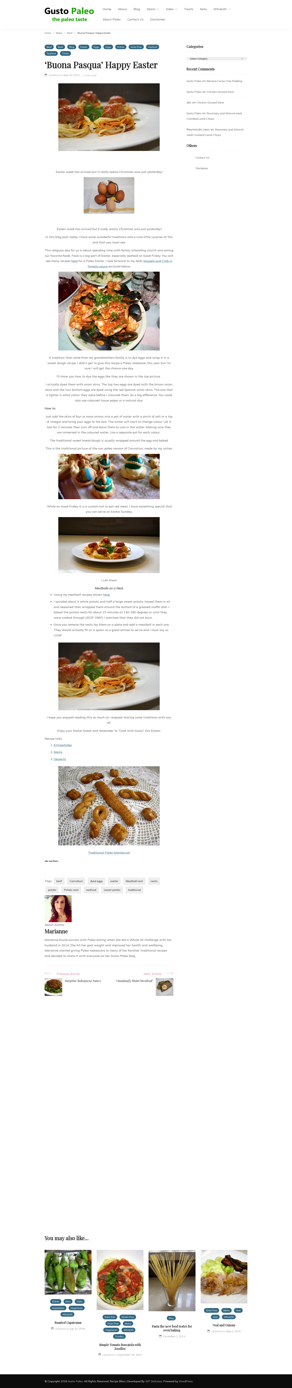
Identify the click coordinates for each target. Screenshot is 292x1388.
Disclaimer (157, 19)
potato (52, 890)
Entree (120, 46)
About (122, 9)
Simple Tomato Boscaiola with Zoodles (120, 1347)
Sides (170, 9)
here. (106, 595)
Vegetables (58, 1308)
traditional (134, 890)
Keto (203, 9)
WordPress (186, 1381)
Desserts (60, 759)
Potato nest (71, 890)
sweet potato (112, 890)
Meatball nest (134, 881)
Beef (49, 46)
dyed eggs (96, 881)
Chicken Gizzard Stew (220, 91)
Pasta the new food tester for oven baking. (172, 1328)
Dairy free (110, 1316)
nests (154, 881)
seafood (91, 890)
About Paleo (112, 19)
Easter (83, 46)
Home (107, 9)
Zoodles (119, 1336)
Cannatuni (76, 881)
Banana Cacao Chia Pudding (224, 81)
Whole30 (220, 9)
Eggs (96, 46)
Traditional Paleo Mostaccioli (109, 853)
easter (114, 881)
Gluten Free (127, 1316)
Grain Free (136, 46)
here (74, 261)
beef (59, 881)
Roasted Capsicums (68, 1323)
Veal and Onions (224, 1325)
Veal (238, 1310)
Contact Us (135, 19)
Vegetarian (77, 1308)
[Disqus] (109, 1055)
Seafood (152, 46)
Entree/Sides (63, 745)
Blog (137, 9)
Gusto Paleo (194, 81)
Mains (151, 9)
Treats (188, 9)
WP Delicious (153, 1381)
